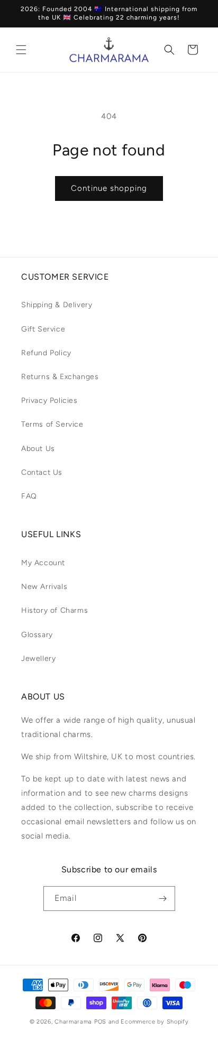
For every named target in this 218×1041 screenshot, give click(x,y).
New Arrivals (44, 586)
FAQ (29, 496)
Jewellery (38, 658)
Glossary (37, 634)
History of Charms (54, 610)
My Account (43, 562)
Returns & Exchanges (59, 376)
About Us (38, 448)
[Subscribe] (163, 898)
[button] (21, 49)
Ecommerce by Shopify (154, 1021)
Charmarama (73, 1021)
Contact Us (41, 472)
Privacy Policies (49, 400)
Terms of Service (52, 424)
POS (100, 1021)
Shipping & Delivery (56, 304)
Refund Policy (46, 352)
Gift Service (43, 329)
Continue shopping (109, 188)
